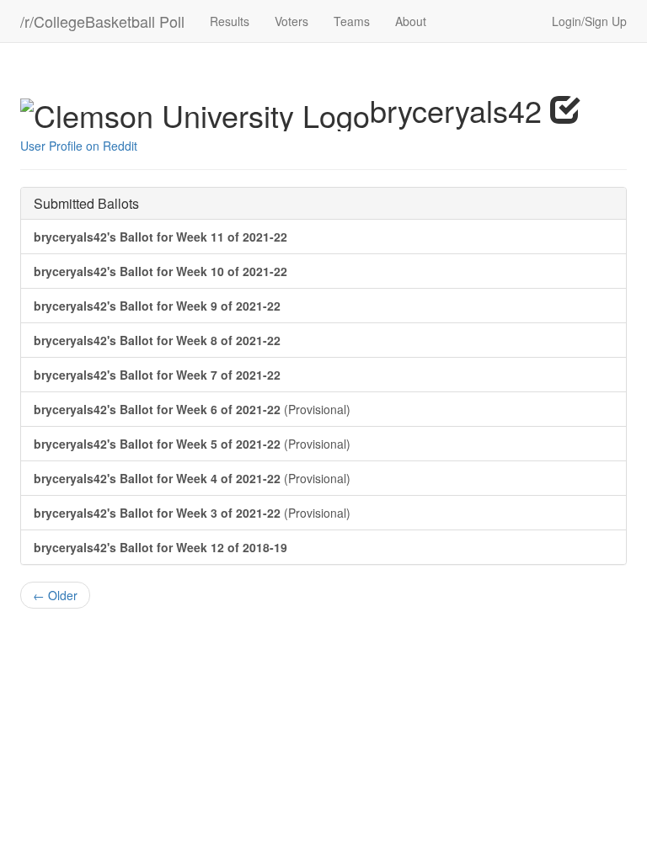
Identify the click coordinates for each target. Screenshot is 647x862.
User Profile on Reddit (78, 145)
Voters (291, 21)
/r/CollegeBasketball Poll (102, 21)
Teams (352, 21)
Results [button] (229, 21)
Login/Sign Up (589, 21)
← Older (55, 595)
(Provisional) (192, 409)
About (410, 21)
